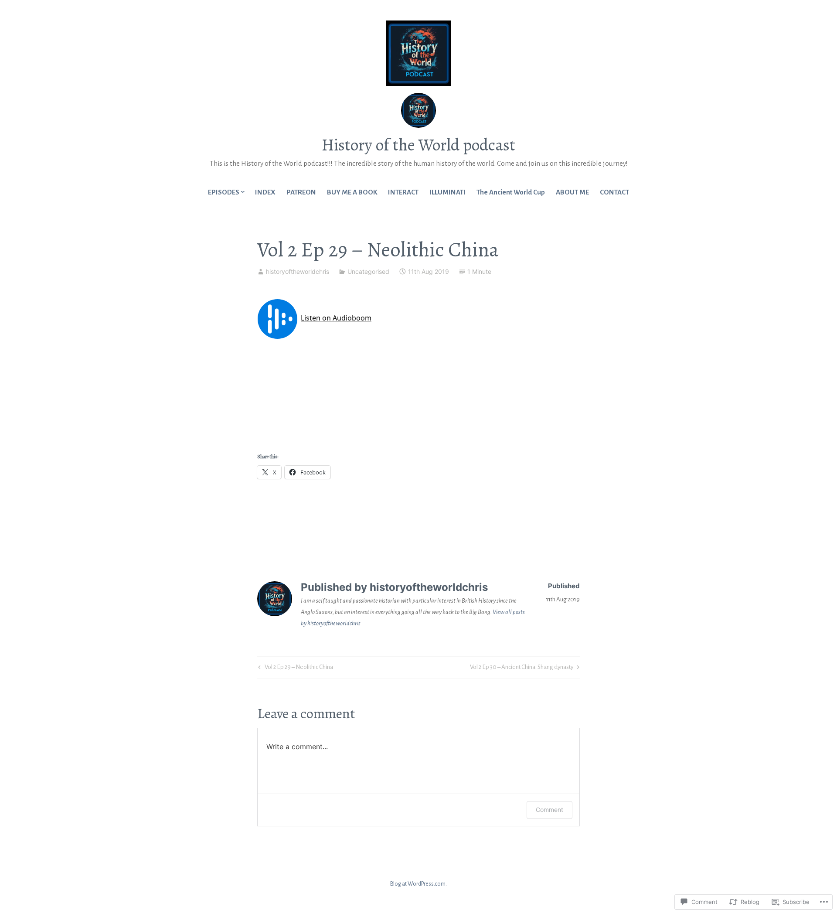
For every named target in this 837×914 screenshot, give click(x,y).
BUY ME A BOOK (352, 192)
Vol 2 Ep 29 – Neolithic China (294, 669)
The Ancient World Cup (510, 192)
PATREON (301, 192)
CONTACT (614, 192)
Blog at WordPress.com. (418, 884)
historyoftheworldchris (297, 271)
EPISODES (223, 192)
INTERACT (403, 192)
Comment (549, 809)
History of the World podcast (418, 144)
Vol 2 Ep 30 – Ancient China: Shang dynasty (521, 669)
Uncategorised (368, 271)
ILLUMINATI (447, 192)
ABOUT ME (572, 192)
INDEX (265, 192)
